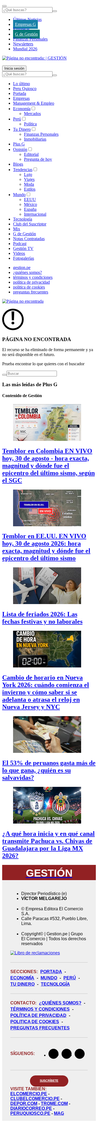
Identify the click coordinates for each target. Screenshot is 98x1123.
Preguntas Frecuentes (40, 1028)
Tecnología (22, 219)
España (30, 209)
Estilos (29, 189)
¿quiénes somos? (27, 272)
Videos (19, 253)
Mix (16, 229)
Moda (29, 184)
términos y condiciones (33, 277)
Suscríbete (49, 1080)
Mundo (19, 194)
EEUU (30, 199)
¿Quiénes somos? (60, 1003)
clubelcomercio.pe (35, 1098)
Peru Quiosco (24, 88)
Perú (17, 119)
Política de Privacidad (38, 1015)
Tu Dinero (22, 129)
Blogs (18, 164)
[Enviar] (55, 11)
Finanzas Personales (30, 39)
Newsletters (23, 44)
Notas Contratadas (29, 238)
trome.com (54, 1103)
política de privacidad (31, 282)
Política (30, 124)
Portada (19, 93)
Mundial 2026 (25, 49)
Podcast (19, 243)
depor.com (23, 1103)
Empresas (21, 29)
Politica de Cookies (34, 1021)
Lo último (21, 83)
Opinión (20, 149)
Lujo (28, 174)
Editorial (31, 154)
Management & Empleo (33, 103)
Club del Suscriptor (29, 224)
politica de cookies (29, 287)
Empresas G (25, 24)
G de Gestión (26, 34)
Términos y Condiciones (40, 1009)
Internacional (35, 214)
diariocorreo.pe (31, 1108)
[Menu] (4, 6)
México (30, 204)
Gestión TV (23, 248)
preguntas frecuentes (30, 292)
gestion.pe (21, 267)
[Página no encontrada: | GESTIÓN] (34, 58)
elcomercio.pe (28, 1093)
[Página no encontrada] (23, 301)
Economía (21, 108)
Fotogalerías (23, 258)
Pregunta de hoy (38, 159)
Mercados (32, 113)
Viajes (29, 179)
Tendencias (22, 169)
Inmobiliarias (35, 139)
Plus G (19, 144)
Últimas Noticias (27, 19)
